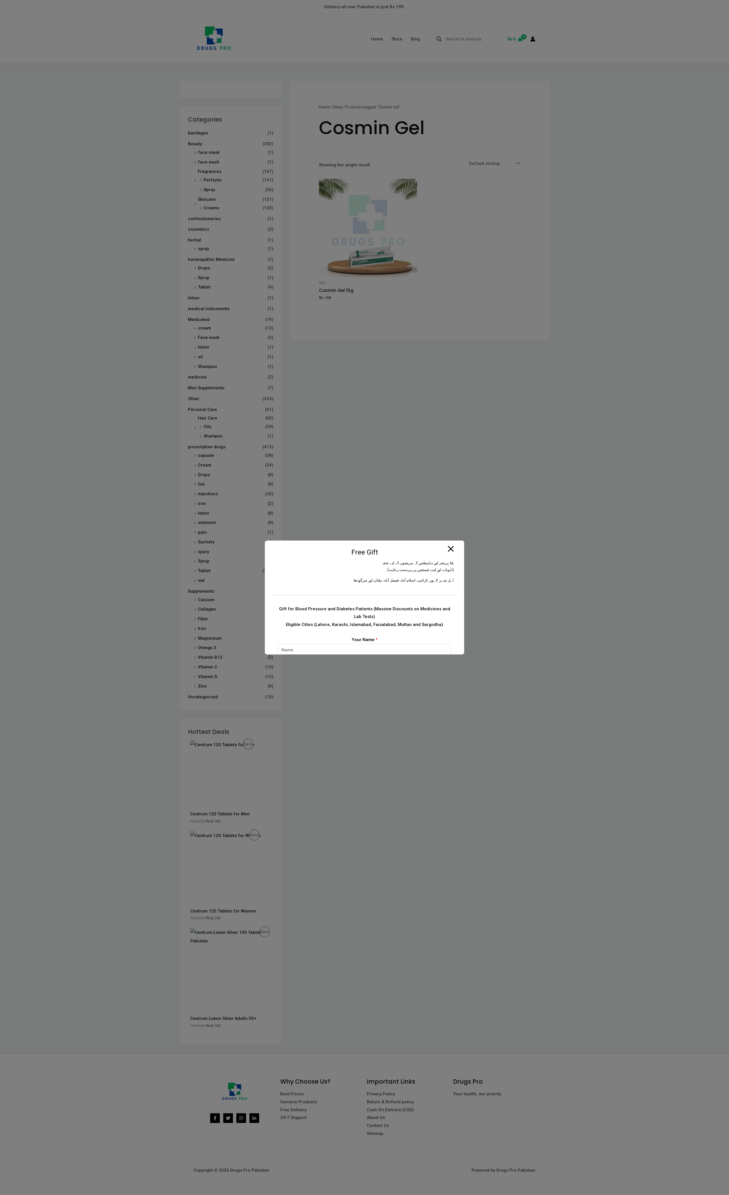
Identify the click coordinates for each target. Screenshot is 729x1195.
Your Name (365, 639)
